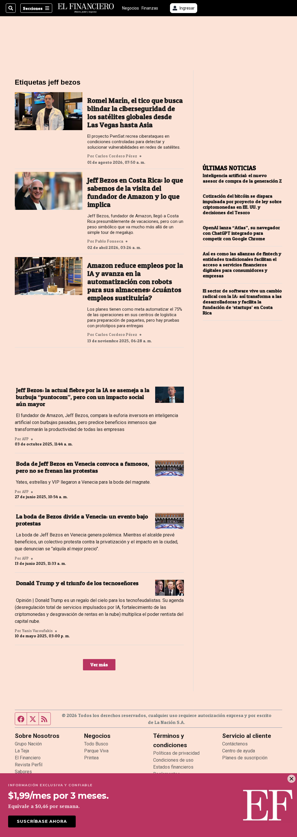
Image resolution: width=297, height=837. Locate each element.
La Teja (22, 751)
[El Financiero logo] (86, 8)
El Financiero (28, 757)
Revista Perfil (28, 764)
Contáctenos (235, 744)
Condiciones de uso (173, 760)
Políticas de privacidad (176, 753)
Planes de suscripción (244, 757)
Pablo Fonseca (109, 241)
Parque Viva (96, 751)
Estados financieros (173, 767)
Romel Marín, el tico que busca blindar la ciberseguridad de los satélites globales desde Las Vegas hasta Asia (135, 113)
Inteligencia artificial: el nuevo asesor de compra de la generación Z (242, 178)
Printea (91, 757)
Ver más (99, 664)
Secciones (33, 8)
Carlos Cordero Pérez (116, 156)
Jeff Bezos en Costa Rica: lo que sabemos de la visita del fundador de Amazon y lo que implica (135, 192)
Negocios (130, 8)
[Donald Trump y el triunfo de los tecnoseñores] (169, 588)
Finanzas (150, 8)
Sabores (23, 771)
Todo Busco (96, 744)
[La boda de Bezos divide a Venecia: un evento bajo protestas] (169, 521)
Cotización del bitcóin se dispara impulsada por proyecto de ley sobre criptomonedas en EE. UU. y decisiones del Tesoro (242, 204)
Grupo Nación (28, 744)
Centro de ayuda (238, 751)
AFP (25, 438)
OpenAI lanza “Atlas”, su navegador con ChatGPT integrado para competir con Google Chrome (241, 233)
